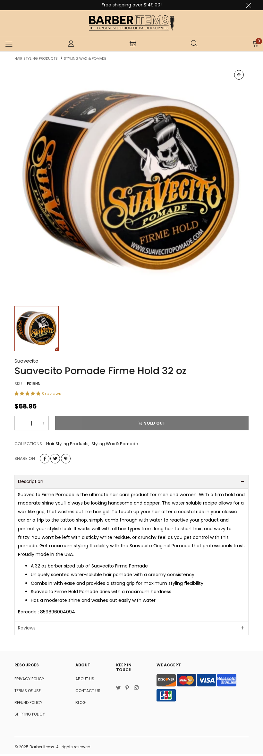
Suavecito (26, 360)
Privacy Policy (29, 678)
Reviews (27, 628)
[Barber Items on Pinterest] (127, 688)
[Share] (44, 458)
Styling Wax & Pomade (114, 444)
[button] (27, 394)
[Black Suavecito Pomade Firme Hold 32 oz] (131, 182)
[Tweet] (55, 458)
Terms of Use (27, 690)
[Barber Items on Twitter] (118, 688)
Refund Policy (28, 702)
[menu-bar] (9, 44)
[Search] (194, 44)
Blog (80, 702)
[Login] (71, 44)
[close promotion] (248, 5)
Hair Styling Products (67, 444)
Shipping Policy (29, 714)
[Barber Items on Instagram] (136, 688)
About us (84, 678)
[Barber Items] (131, 23)
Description (30, 481)
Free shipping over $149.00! (132, 5)
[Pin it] (66, 458)
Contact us (87, 690)
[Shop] (132, 44)
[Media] (239, 75)
